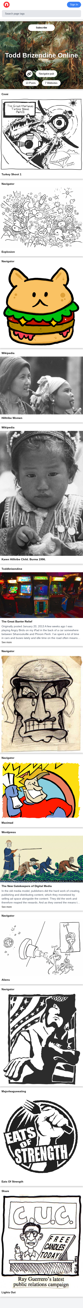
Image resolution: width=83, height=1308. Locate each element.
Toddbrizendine (12, 568)
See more (7, 642)
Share (5, 1191)
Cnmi (5, 94)
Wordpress (9, 832)
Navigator (8, 183)
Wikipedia (8, 353)
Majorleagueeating (14, 1091)
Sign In (74, 4)
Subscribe (41, 27)
